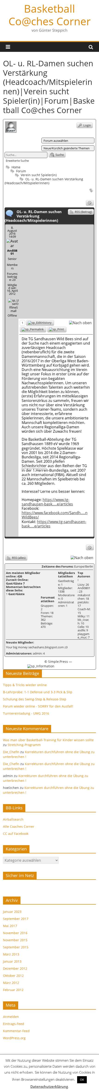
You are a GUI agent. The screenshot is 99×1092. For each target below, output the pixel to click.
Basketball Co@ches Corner (50, 14)
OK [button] (82, 1080)
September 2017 (15, 918)
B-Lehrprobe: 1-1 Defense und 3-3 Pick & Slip (37, 692)
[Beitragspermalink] (33, 329)
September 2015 (15, 947)
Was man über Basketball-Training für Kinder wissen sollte (48, 740)
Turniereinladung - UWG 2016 (26, 713)
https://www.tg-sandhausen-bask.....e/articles (47, 502)
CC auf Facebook (15, 833)
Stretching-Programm (24, 745)
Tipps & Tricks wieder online (25, 685)
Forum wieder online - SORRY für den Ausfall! (38, 706)
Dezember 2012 (15, 968)
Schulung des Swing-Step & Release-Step (34, 699)
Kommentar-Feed (16, 1031)
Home (15, 167)
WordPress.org (14, 1038)
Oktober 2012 (13, 975)
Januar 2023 (12, 911)
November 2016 (15, 933)
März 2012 (11, 983)
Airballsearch (13, 819)
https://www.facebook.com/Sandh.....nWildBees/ (54, 515)
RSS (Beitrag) (83, 212)
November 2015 (15, 940)
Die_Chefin (11, 752)
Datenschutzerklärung (49, 1086)
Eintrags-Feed (13, 1024)
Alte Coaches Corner (18, 826)
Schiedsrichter (34, 465)
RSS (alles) (18, 558)
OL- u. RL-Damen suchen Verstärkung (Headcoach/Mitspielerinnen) (44, 181)
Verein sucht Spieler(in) (39, 175)
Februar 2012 (13, 990)
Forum (20, 171)
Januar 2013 (12, 961)
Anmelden (11, 1016)
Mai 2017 (10, 926)
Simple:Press (58, 661)
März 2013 (11, 954)
